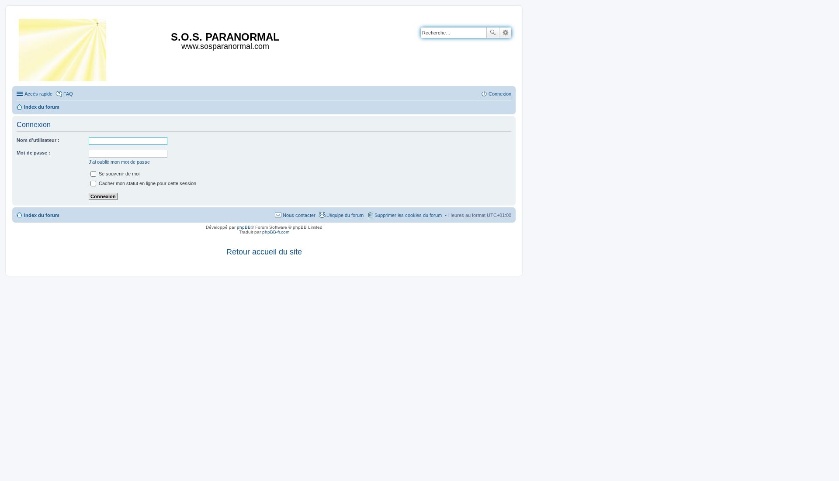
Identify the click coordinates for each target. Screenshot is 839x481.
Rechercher (492, 32)
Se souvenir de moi (118, 173)
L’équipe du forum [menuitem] (345, 215)
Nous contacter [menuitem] (299, 215)
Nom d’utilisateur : (38, 140)
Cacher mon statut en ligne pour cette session (146, 183)
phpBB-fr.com (275, 232)
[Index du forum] (63, 48)
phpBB (244, 227)
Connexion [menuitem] (500, 93)
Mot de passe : (33, 152)
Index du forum (41, 215)
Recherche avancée (505, 32)
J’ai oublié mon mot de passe (119, 162)
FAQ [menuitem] (68, 93)
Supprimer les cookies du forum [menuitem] (408, 215)
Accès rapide (38, 93)
